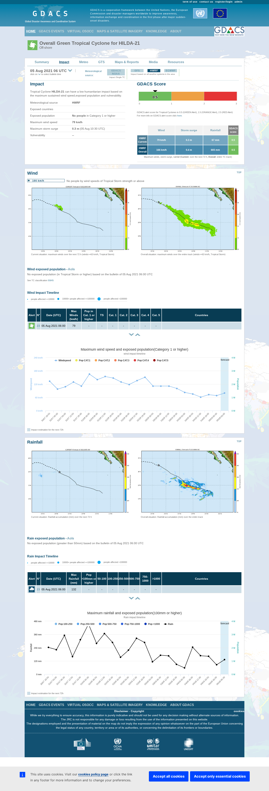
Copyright (137, 711)
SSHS (51, 280)
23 (38, 325)
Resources (176, 62)
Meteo (83, 62)
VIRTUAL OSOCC (80, 31)
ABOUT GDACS (182, 705)
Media (153, 62)
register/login (224, 1)
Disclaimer (121, 711)
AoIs (71, 269)
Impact (64, 62)
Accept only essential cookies (220, 776)
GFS (137, 70)
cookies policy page (93, 774)
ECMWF (171, 70)
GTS (101, 62)
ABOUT (176, 31)
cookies (239, 711)
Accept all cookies (169, 776)
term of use (190, 1)
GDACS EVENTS (51, 31)
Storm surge (189, 130)
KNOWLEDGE (156, 31)
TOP (239, 172)
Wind (161, 130)
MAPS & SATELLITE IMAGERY (120, 31)
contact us (206, 1)
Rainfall (215, 130)
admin (238, 1)
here (179, 115)
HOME (31, 31)
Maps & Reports (127, 62)
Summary (42, 62)
